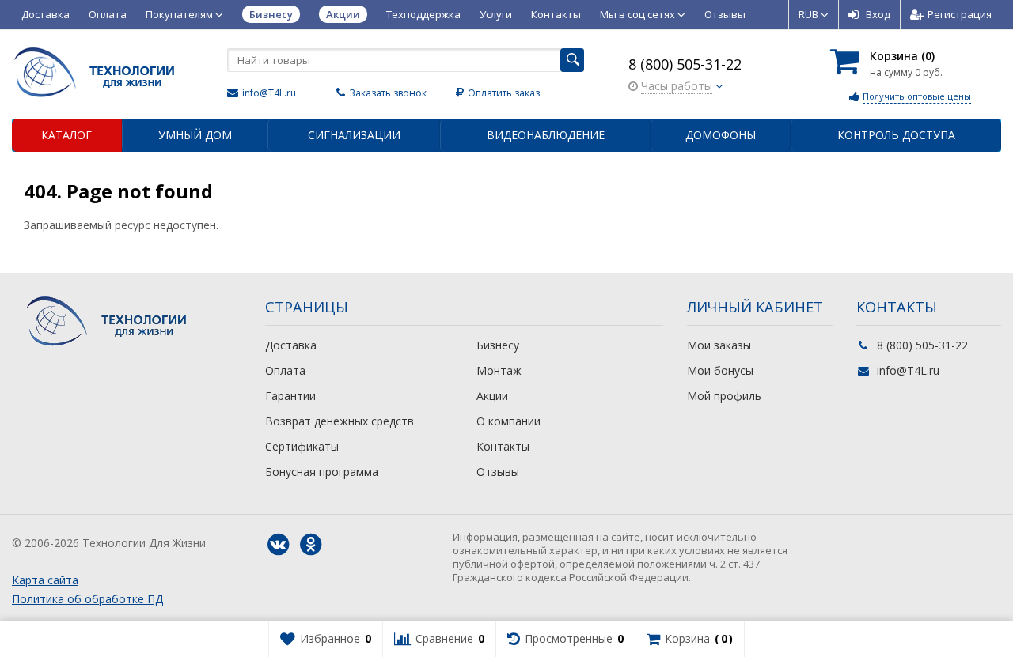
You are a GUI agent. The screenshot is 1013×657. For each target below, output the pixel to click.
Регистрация (960, 14)
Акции (492, 395)
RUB (810, 14)
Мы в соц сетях (638, 14)
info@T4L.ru (269, 93)
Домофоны (720, 134)
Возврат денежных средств (339, 421)
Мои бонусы (720, 370)
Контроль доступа (896, 134)
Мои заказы (719, 345)
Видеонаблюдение (546, 134)
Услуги (496, 14)
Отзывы (725, 14)
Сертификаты (302, 446)
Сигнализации (354, 134)
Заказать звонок (388, 93)
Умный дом (195, 134)
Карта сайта (45, 579)
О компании (508, 421)
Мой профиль (724, 395)
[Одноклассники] (310, 544)
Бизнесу (497, 345)
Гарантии (290, 395)
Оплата (108, 14)
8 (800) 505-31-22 (685, 64)
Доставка (45, 14)
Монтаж (499, 370)
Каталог (66, 134)
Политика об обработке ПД (87, 598)
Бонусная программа (321, 471)
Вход (878, 14)
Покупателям (180, 14)
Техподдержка (423, 14)
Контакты (556, 14)
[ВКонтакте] (277, 544)
